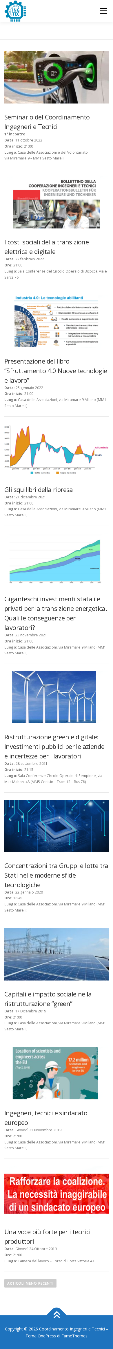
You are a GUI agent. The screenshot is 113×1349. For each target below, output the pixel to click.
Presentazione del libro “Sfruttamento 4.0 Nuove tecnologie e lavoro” (55, 370)
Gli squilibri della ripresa (38, 489)
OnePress (47, 1336)
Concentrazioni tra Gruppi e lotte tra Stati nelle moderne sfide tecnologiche (56, 875)
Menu (103, 10)
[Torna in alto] (56, 1315)
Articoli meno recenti (30, 1283)
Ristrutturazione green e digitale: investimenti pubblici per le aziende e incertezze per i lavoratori (54, 746)
